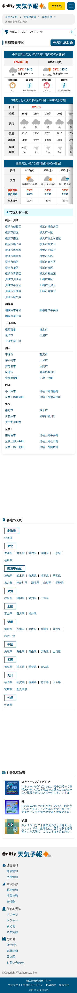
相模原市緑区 (13, 310)
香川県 (20, 666)
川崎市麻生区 (13, 297)
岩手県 (20, 553)
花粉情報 (12, 890)
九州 (10, 675)
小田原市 (10, 391)
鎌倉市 (44, 329)
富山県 (8, 613)
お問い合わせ (15, 962)
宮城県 (33, 553)
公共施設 (12, 932)
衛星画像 (12, 950)
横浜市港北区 (13, 250)
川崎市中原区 (13, 285)
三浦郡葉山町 (13, 341)
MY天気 (57, 6)
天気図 (11, 956)
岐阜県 (8, 598)
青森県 (8, 553)
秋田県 (45, 553)
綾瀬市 (9, 372)
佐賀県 (20, 682)
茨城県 (8, 575)
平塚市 (9, 354)
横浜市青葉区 (13, 273)
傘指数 (11, 901)
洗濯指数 (12, 895)
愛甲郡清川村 (13, 422)
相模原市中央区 (49, 310)
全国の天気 (11, 17)
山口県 (57, 651)
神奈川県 (47, 17)
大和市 (44, 360)
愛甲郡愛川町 (48, 416)
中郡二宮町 (46, 377)
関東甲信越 (30, 17)
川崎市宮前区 (48, 291)
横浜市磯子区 (13, 244)
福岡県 (8, 682)
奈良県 (57, 629)
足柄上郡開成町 (49, 447)
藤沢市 (44, 354)
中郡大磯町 (11, 377)
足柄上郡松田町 (49, 441)
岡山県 (33, 651)
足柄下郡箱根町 (49, 391)
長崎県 (33, 682)
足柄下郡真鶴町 (14, 397)
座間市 (44, 366)
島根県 (20, 651)
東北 (10, 546)
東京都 (8, 582)
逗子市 (9, 335)
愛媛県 (33, 666)
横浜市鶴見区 (13, 226)
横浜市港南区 (13, 255)
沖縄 (10, 697)
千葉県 (57, 575)
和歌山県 (9, 636)
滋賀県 (8, 629)
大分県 (57, 682)
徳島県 (8, 666)
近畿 (10, 621)
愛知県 (33, 598)
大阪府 (33, 629)
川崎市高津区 (48, 285)
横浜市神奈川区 (49, 226)
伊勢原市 (10, 416)
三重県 (45, 598)
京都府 (20, 629)
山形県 (57, 553)
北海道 (11, 530)
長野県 (59, 582)
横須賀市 (10, 329)
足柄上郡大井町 (14, 441)
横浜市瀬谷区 (48, 261)
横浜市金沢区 (48, 244)
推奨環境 (51, 984)
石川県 (20, 613)
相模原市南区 (13, 316)
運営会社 (64, 984)
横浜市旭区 (46, 255)
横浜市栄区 (11, 267)
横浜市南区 (11, 238)
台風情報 (12, 877)
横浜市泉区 (46, 267)
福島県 (8, 560)
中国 (10, 644)
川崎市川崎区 (13, 279)
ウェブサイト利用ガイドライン (25, 984)
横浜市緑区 (11, 261)
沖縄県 (8, 704)
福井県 (33, 613)
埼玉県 (45, 575)
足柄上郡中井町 (49, 435)
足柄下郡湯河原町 (50, 397)
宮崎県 (8, 689)
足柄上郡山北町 (14, 447)
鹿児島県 (21, 689)
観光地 (11, 926)
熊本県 (45, 682)
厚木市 (44, 410)
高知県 (45, 666)
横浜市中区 (46, 232)
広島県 (45, 651)
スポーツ (12, 914)
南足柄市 (10, 435)
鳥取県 (8, 651)
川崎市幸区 (46, 279)
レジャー (12, 920)
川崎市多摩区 (13, 291)
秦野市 (9, 410)
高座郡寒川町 (48, 372)
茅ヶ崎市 (10, 360)
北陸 (10, 606)
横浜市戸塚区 (48, 250)
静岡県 (20, 598)
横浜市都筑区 (48, 273)
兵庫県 (45, 629)
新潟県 (35, 582)
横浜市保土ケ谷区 (50, 238)
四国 (10, 659)
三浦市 (44, 335)
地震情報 (12, 871)
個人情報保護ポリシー (38, 980)
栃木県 (20, 575)
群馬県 (33, 575)
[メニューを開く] (71, 6)
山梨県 (47, 582)
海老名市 (10, 366)
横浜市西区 (11, 232)
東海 (10, 591)
